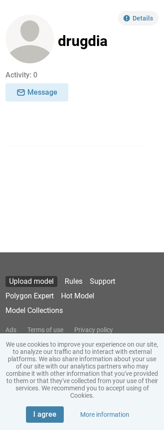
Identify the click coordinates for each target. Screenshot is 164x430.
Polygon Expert (29, 296)
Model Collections (34, 310)
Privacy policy (93, 329)
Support (102, 281)
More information (104, 414)
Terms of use (45, 329)
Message (42, 92)
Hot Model (77, 296)
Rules (73, 281)
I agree (44, 414)
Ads (10, 329)
